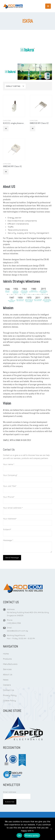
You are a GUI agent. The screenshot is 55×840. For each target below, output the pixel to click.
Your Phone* (8, 497)
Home (6, 653)
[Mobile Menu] (48, 6)
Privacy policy (32, 835)
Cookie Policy (9, 700)
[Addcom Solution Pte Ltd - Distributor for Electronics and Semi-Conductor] (13, 6)
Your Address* (9, 518)
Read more (6, 128)
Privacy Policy (9, 695)
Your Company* (10, 475)
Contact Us (8, 690)
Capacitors (7, 120)
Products (7, 658)
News (5, 679)
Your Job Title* (9, 486)
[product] (14, 106)
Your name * (8, 464)
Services (7, 669)
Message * (8, 540)
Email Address (9, 792)
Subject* (7, 529)
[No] (51, 828)
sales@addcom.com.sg (17, 631)
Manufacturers (10, 664)
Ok (19, 835)
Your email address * (13, 507)
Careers (7, 684)
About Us (7, 674)
